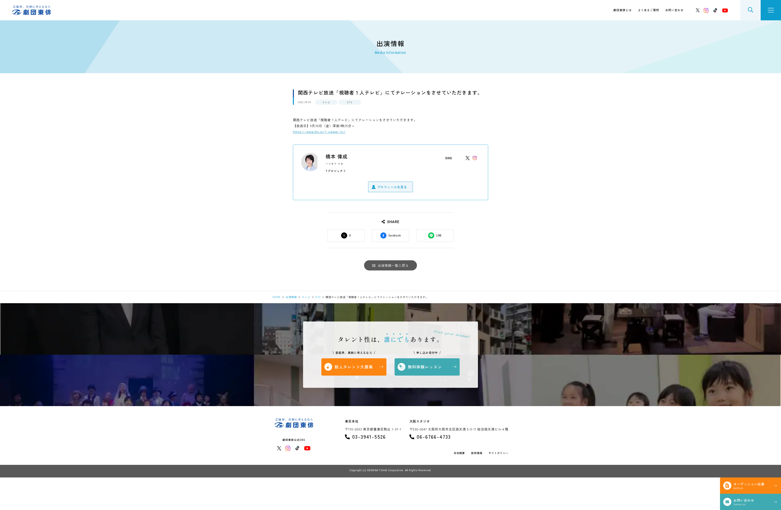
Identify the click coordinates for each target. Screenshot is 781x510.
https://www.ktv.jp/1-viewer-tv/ (319, 131)
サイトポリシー (498, 453)
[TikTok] (715, 10)
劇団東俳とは (622, 10)
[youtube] (725, 10)
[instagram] (706, 10)
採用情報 (476, 453)
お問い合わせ (674, 10)
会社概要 (459, 453)
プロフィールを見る (392, 186)
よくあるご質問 (648, 10)
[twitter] (698, 10)
